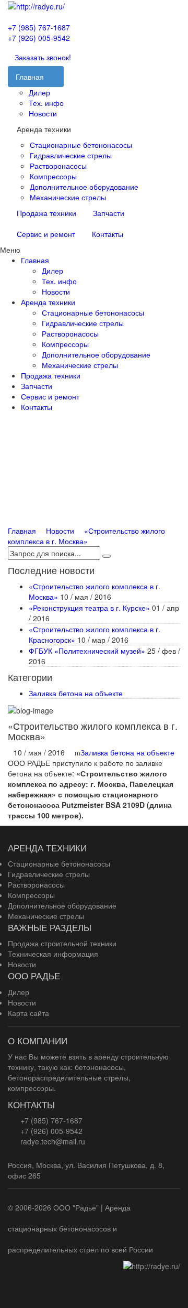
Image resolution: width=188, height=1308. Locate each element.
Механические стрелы (68, 197)
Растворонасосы (58, 165)
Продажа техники (46, 213)
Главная (35, 260)
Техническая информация (53, 953)
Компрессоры (53, 176)
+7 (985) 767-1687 (39, 27)
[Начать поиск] (106, 556)
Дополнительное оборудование (84, 186)
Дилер (39, 92)
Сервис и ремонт (46, 234)
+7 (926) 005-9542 (39, 38)
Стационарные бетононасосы (81, 144)
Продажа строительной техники (62, 943)
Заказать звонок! (43, 57)
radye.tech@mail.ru (52, 1141)
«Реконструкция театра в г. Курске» (89, 607)
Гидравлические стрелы (71, 155)
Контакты (107, 234)
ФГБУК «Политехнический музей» (87, 650)
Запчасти (108, 213)
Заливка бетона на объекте (76, 693)
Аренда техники (48, 302)
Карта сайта (28, 1013)
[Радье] (36, 5)
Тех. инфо (46, 103)
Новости (43, 113)
